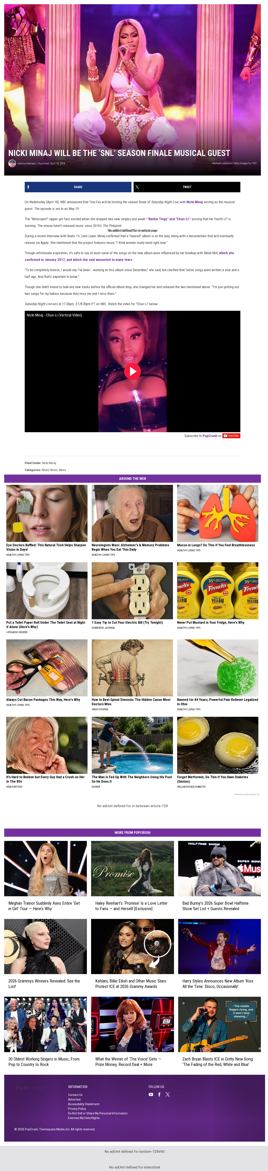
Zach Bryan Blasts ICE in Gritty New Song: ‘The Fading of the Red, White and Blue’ (218, 1062)
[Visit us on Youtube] (152, 1094)
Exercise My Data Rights (84, 1118)
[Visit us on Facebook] (161, 1094)
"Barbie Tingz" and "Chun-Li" (168, 219)
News (62, 470)
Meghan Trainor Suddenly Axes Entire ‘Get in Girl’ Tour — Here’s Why (44, 906)
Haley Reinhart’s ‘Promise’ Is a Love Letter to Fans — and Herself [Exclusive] (131, 906)
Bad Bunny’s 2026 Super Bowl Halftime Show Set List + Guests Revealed (215, 906)
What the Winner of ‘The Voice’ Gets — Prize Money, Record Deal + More (128, 1062)
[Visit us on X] (169, 1094)
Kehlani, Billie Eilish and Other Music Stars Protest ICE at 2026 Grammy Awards (130, 983)
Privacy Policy (77, 1108)
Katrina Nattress (27, 163)
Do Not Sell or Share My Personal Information (98, 1113)
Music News (50, 470)
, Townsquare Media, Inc (54, 1129)
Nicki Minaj (195, 202)
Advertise (74, 1099)
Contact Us (75, 1095)
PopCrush (210, 436)
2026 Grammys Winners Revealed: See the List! (44, 983)
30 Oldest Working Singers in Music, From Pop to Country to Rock (44, 1062)
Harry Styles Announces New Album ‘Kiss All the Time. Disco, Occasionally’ (217, 983)
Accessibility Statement (83, 1104)
